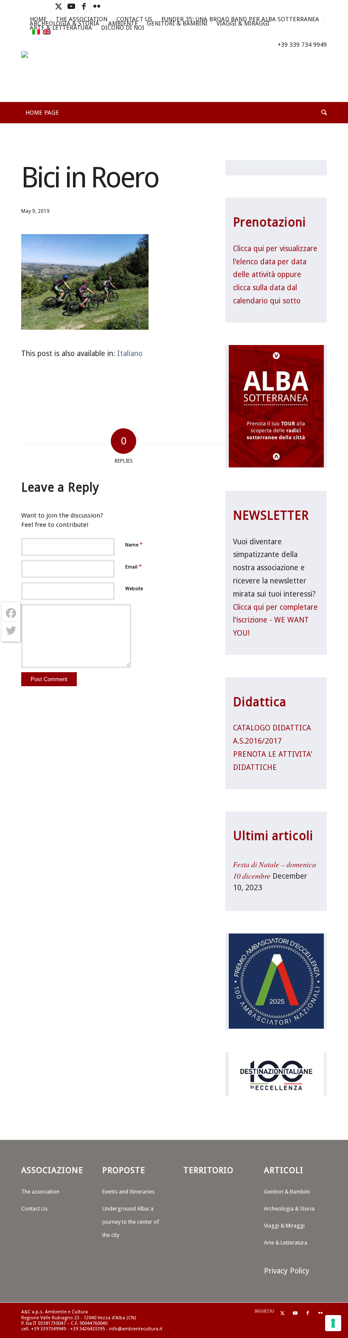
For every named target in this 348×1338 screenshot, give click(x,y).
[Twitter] (11, 630)
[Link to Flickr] (96, 6)
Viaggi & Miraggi (242, 23)
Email (133, 566)
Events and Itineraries (128, 1191)
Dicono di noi (122, 27)
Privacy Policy (286, 1271)
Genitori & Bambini (177, 23)
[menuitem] (177, 23)
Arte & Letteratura (61, 27)
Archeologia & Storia (289, 1208)
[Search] (322, 112)
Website (134, 588)
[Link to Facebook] (84, 6)
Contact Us (34, 1208)
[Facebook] (11, 613)
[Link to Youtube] (71, 6)
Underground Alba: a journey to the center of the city (130, 1221)
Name (134, 544)
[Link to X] (58, 6)
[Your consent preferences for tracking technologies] (333, 1323)
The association (40, 1191)
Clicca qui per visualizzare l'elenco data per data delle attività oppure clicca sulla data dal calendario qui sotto (275, 274)
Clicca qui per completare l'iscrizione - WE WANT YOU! (275, 620)
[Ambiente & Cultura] (58, 76)
